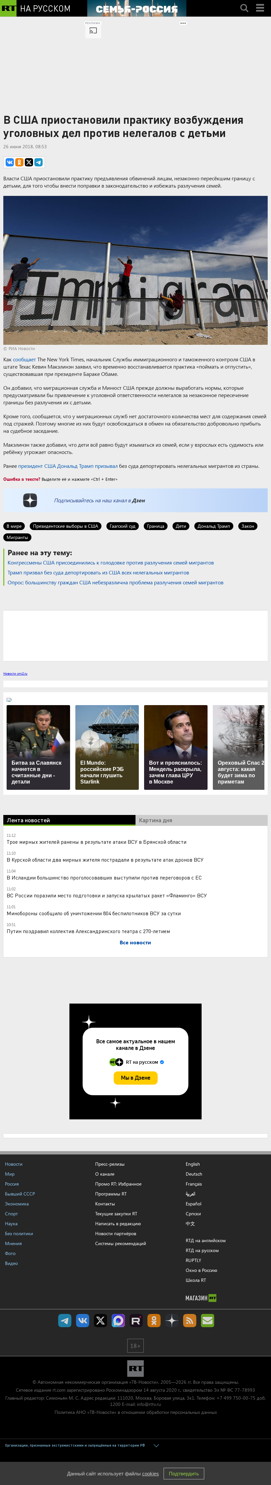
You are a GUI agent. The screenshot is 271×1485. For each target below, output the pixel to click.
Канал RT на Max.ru (118, 1320)
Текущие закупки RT (116, 1213)
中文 (190, 1224)
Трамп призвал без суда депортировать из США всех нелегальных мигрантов (98, 572)
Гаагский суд (123, 526)
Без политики (19, 1233)
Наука (11, 1223)
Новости (13, 1164)
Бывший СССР (20, 1194)
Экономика (17, 1203)
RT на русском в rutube (136, 1320)
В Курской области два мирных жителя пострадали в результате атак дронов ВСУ (105, 859)
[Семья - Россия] (136, 8)
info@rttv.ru (149, 1404)
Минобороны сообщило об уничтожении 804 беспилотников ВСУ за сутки (94, 913)
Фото (10, 1253)
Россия (12, 1184)
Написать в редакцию (118, 1223)
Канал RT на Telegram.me (64, 1320)
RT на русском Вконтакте (82, 1320)
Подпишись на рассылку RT (207, 1320)
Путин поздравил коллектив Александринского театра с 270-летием (88, 930)
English (193, 1164)
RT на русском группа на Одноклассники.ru (154, 1320)
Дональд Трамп (214, 526)
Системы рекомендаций (120, 1243)
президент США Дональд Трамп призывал (68, 465)
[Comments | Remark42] (135, 635)
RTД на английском (206, 1240)
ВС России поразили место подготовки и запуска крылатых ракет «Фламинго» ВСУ (107, 895)
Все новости (135, 942)
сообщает (24, 359)
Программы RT (111, 1194)
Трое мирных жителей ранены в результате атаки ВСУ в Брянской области (96, 841)
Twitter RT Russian (100, 1320)
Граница (155, 526)
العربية (190, 1194)
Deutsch (194, 1174)
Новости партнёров (115, 1233)
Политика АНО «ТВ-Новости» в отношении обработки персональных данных (136, 1412)
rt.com (59, 1390)
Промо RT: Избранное (118, 1184)
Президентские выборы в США (65, 526)
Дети (181, 526)
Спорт (11, 1213)
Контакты (105, 1203)
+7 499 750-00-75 (235, 1398)
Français (194, 1184)
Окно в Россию (201, 1270)
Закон (248, 526)
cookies (150, 1473)
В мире (14, 526)
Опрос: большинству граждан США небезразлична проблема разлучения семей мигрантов (115, 582)
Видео (11, 1263)
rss (189, 1320)
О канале (104, 1174)
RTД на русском (202, 1250)
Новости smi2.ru (15, 673)
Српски (193, 1214)
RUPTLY (193, 1260)
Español (193, 1204)
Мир (10, 1174)
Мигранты (17, 537)
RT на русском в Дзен (171, 1320)
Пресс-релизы (110, 1164)
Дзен (138, 500)
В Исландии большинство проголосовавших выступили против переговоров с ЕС (104, 877)
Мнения (13, 1243)
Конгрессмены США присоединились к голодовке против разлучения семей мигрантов (111, 562)
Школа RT (196, 1280)
